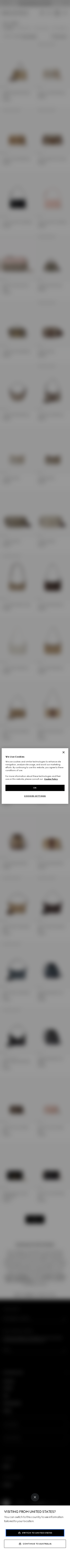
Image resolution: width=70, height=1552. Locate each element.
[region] (35, 776)
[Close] (35, 1497)
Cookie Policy (51, 779)
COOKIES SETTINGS (35, 796)
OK (35, 788)
